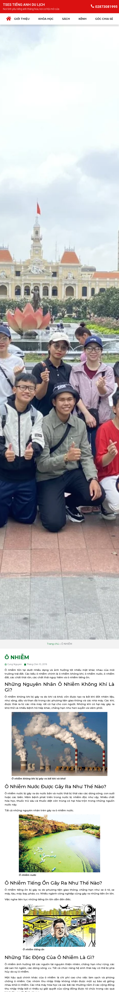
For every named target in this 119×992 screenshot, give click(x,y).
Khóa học (45, 19)
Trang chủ (53, 643)
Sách (66, 19)
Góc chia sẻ (104, 19)
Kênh (82, 19)
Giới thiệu (22, 19)
